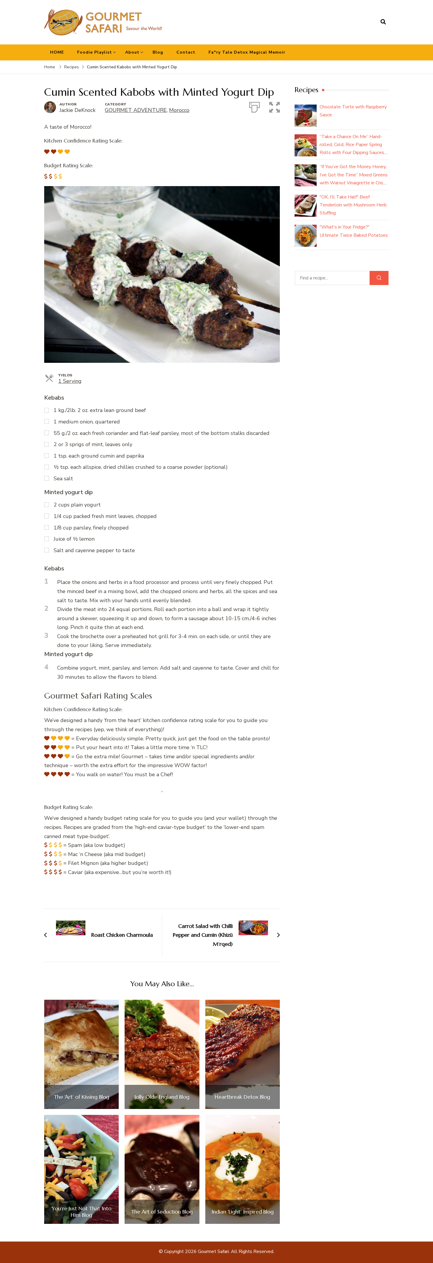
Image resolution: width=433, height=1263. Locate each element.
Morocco (179, 110)
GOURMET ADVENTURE (136, 110)
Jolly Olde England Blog (162, 1097)
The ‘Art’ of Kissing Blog (81, 1097)
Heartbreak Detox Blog (242, 1097)
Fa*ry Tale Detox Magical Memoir (247, 52)
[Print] (254, 106)
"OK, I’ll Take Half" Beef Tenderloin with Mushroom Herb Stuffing (353, 205)
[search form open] (383, 22)
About (132, 52)
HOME (57, 52)
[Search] (379, 278)
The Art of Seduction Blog (162, 1212)
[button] (274, 106)
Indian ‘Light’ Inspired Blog (242, 1212)
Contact (185, 52)
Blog (158, 52)
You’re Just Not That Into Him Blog (81, 1211)
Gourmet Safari (213, 1251)
